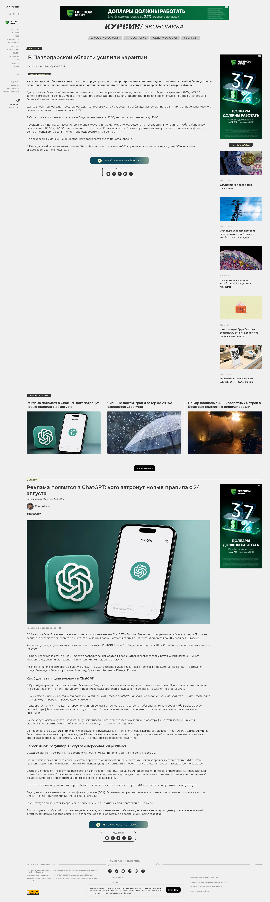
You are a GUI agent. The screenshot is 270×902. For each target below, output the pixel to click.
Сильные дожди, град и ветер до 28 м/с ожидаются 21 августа (139, 405)
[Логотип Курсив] (12, 7)
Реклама (15, 85)
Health (16, 53)
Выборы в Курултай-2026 (199, 891)
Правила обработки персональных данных (208, 882)
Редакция (15, 82)
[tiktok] (129, 871)
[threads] (136, 871)
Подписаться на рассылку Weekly (125, 861)
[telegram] (116, 871)
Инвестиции (136, 37)
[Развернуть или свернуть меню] (18, 74)
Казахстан (14, 104)
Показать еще (144, 468)
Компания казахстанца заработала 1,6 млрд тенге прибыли (235, 283)
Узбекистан (14, 107)
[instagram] (110, 871)
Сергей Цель (42, 506)
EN (14, 14)
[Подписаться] (159, 864)
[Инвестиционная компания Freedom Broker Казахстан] (11, 22)
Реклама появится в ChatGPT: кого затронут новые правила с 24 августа (63, 405)
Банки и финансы (105, 37)
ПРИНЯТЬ (173, 890)
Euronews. (193, 638)
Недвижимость (165, 37)
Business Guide (12, 43)
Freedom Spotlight (11, 92)
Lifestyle (15, 46)
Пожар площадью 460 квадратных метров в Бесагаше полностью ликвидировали (224, 405)
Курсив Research (12, 39)
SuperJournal (13, 50)
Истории (15, 33)
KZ (18, 14)
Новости (15, 29)
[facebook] (143, 871)
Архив (16, 66)
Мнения (15, 63)
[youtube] (123, 871)
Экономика (14, 56)
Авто (17, 36)
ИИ (38, 514)
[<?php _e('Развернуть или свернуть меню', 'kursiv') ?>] (18, 100)
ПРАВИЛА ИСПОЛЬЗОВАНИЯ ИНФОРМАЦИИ (206, 887)
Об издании (117, 878)
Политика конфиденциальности (203, 878)
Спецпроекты (13, 88)
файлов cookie (131, 893)
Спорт (16, 60)
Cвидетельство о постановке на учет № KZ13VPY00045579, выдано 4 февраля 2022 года (60, 875)
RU (10, 14)
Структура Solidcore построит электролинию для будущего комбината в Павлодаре (237, 234)
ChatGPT (31, 514)
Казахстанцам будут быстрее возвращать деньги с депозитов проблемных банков (239, 332)
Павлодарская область (39, 74)
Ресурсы (191, 37)
